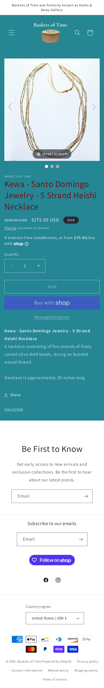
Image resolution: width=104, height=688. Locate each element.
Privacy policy (88, 661)
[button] (11, 32)
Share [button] (15, 394)
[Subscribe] (85, 496)
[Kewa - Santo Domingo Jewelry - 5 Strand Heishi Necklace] (46, 166)
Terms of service (54, 679)
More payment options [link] (52, 317)
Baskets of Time (29, 661)
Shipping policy (86, 670)
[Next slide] (94, 107)
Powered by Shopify (57, 661)
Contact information (27, 670)
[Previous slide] (10, 107)
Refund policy (58, 670)
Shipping (10, 228)
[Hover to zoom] (52, 109)
